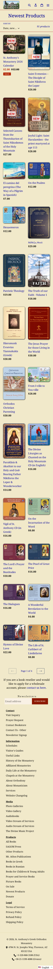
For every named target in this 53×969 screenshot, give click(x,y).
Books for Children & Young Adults (25, 871)
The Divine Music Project (20, 831)
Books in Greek (14, 861)
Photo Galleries (14, 806)
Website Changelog (16, 795)
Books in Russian (15, 866)
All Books (11, 841)
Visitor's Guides (14, 750)
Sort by (7, 23)
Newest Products (15, 891)
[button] (45, 967)
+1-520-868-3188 (25, 955)
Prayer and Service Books (20, 876)
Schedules (11, 745)
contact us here (36, 687)
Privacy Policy (14, 912)
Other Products (14, 851)
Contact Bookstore (16, 725)
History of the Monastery (20, 760)
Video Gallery (13, 811)
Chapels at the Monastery (20, 775)
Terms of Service (15, 907)
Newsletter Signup (16, 735)
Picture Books (13, 881)
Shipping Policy (14, 922)
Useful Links (13, 755)
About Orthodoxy (15, 780)
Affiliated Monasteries (18, 765)
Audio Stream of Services (20, 826)
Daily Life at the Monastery (21, 770)
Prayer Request (14, 720)
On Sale (10, 886)
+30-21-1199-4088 (23, 959)
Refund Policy (13, 917)
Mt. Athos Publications (18, 856)
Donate (10, 896)
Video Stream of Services (20, 821)
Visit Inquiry (13, 715)
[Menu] (48, 4)
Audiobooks (12, 816)
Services (10, 790)
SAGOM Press (13, 846)
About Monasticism (16, 785)
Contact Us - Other (16, 730)
